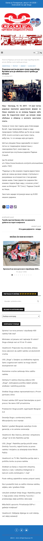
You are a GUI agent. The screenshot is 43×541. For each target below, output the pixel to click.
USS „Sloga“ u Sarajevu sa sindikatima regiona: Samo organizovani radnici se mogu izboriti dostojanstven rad (20, 363)
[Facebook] (16, 530)
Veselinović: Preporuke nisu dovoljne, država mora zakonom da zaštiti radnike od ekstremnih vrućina (21, 351)
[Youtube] (26, 530)
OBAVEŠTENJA (6, 66)
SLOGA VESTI (32, 66)
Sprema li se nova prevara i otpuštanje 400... (21, 269)
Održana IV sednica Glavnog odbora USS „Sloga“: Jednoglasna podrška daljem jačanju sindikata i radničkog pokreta (19, 383)
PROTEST (15, 66)
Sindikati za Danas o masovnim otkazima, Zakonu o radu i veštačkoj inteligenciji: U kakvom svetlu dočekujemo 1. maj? (18, 470)
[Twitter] (21, 530)
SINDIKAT (23, 66)
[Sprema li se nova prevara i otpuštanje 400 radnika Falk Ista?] (21, 253)
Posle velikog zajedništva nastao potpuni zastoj (21, 478)
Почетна (5, 60)
